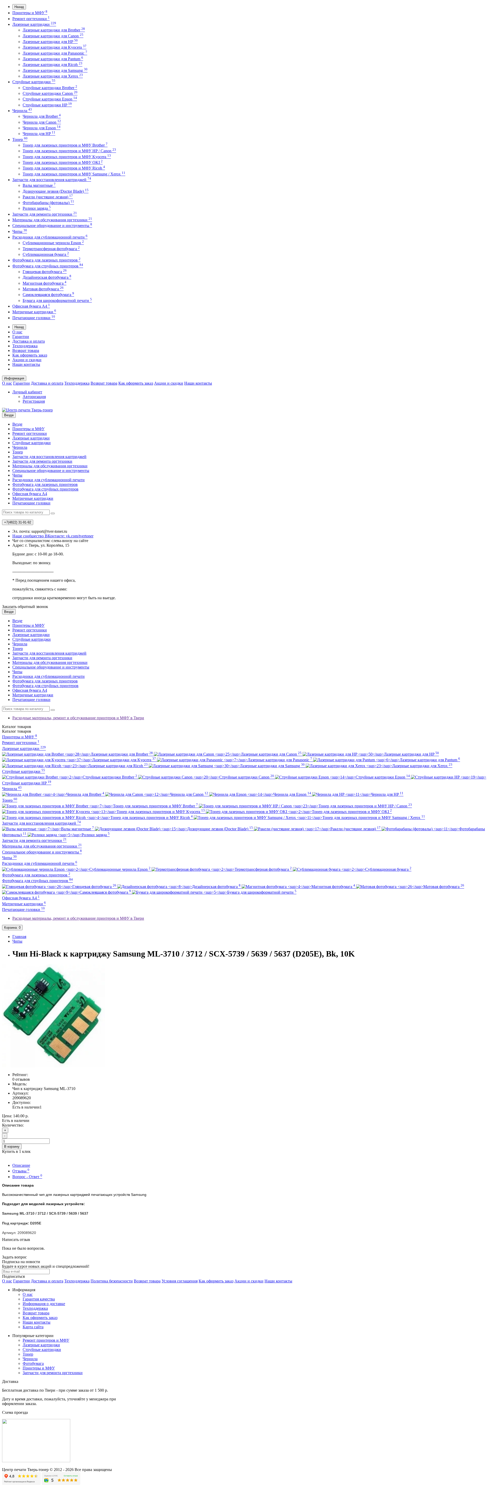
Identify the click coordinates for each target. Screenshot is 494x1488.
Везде (17, 424)
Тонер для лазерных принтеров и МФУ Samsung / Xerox (74, 174)
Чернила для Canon (42, 122)
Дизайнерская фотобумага (47, 277)
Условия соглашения (180, 1281)
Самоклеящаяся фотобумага (48, 294)
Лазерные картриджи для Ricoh (52, 64)
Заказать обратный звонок (25, 606)
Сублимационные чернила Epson (53, 243)
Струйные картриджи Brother (50, 88)
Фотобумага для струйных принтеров (47, 266)
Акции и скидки (26, 360)
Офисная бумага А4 (31, 306)
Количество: (13, 1125)
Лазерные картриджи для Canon (53, 36)
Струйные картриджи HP (47, 105)
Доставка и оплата (28, 341)
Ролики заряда (37, 208)
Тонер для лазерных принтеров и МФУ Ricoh (64, 168)
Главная (19, 936)
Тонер (20, 139)
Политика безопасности (112, 1281)
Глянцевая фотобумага (45, 271)
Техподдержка (25, 346)
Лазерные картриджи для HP (50, 41)
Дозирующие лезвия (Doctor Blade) (56, 191)
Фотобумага (33, 1363)
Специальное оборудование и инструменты (52, 225)
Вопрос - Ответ (27, 1176)
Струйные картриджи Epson (50, 99)
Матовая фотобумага (43, 289)
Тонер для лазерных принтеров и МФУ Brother (65, 145)
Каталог (16, 731)
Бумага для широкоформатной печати (57, 300)
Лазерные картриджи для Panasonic (55, 53)
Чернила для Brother (42, 116)
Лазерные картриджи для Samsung (55, 70)
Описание (21, 1165)
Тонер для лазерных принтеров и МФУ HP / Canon (69, 151)
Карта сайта (33, 1327)
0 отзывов (21, 1079)
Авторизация (34, 396)
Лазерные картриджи (34, 24)
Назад (19, 7)
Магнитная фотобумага (44, 283)
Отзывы (20, 1171)
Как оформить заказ (29, 355)
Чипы (19, 231)
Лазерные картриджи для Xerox (53, 76)
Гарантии (20, 336)
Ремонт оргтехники (31, 18)
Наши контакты (26, 364)
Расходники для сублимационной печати (49, 237)
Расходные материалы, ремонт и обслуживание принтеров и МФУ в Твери (78, 718)
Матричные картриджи (34, 312)
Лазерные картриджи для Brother (54, 30)
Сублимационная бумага (46, 254)
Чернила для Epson (41, 128)
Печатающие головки (33, 318)
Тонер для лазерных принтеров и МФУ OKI (63, 162)
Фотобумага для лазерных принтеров (46, 260)
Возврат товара (25, 350)
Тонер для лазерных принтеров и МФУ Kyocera (67, 157)
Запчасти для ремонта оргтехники (44, 214)
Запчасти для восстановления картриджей (51, 179)
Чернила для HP (39, 133)
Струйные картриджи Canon (50, 93)
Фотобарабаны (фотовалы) (48, 202)
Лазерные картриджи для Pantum (53, 59)
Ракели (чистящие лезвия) (48, 197)
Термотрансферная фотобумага (51, 249)
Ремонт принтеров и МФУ (46, 1340)
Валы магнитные (39, 185)
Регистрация (34, 401)
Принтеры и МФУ (29, 13)
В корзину (12, 1146)
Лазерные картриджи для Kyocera (54, 47)
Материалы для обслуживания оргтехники (52, 220)
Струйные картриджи (33, 82)
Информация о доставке (44, 1303)
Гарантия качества (39, 1299)
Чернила (22, 110)
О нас (17, 332)
